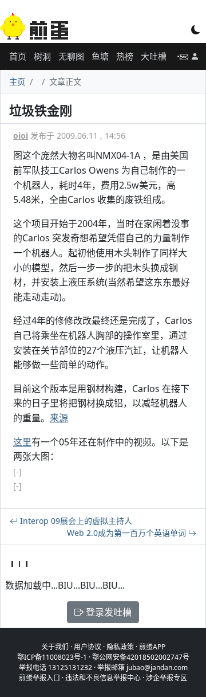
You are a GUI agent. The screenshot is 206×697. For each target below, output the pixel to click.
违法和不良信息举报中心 (103, 678)
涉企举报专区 (166, 678)
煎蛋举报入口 (39, 678)
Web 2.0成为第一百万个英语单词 (127, 532)
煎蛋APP (152, 647)
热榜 (124, 56)
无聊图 (71, 56)
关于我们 (55, 647)
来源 (59, 418)
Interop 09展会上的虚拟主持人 (75, 520)
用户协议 (87, 647)
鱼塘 (100, 56)
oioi (20, 135)
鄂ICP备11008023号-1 (52, 657)
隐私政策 (120, 647)
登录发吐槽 (108, 612)
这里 (22, 442)
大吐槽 (154, 56)
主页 (17, 81)
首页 (17, 56)
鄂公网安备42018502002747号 (140, 657)
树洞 (42, 56)
